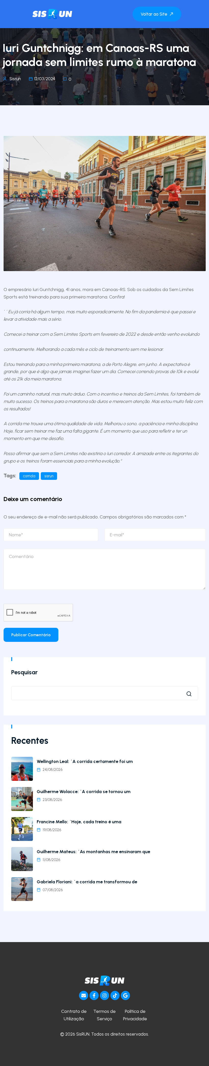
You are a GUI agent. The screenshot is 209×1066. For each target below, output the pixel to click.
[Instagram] (104, 995)
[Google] (125, 995)
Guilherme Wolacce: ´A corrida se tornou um (83, 791)
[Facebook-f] (94, 995)
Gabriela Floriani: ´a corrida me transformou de (87, 882)
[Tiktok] (115, 995)
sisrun (49, 476)
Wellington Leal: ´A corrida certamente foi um (85, 761)
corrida (29, 476)
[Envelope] (83, 995)
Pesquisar (24, 672)
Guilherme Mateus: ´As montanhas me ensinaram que (93, 851)
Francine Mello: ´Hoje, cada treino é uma (79, 822)
